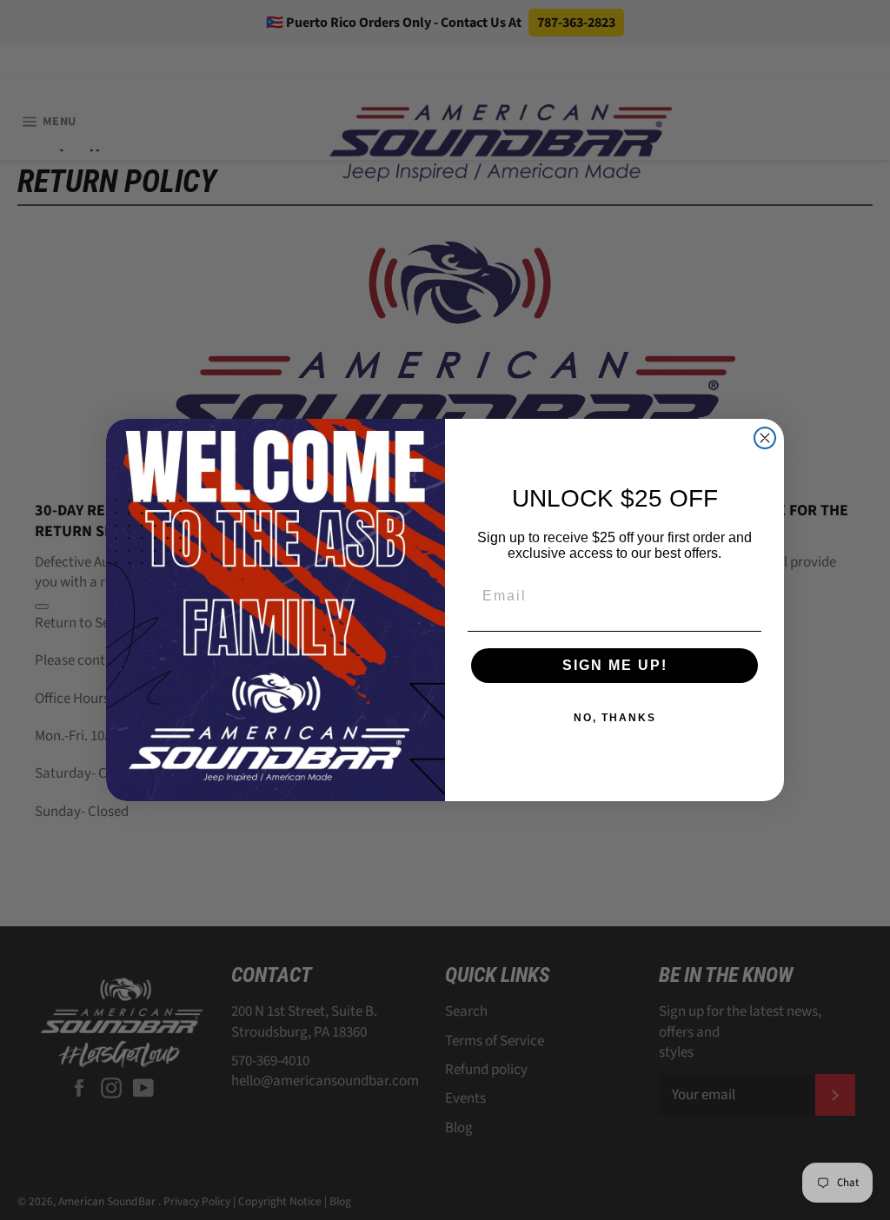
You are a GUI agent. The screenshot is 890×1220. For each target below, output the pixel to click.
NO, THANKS (615, 718)
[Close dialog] (764, 438)
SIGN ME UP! (615, 665)
